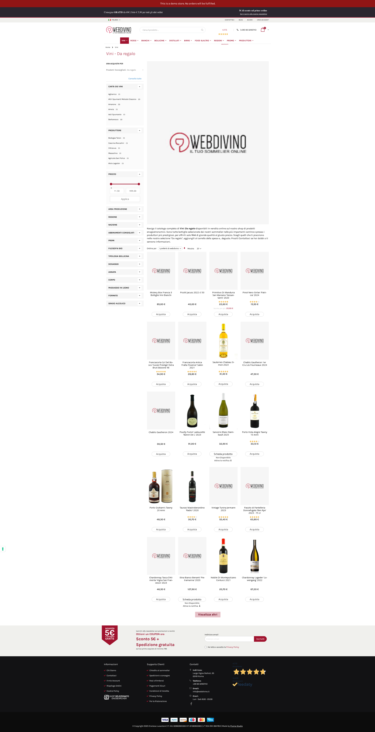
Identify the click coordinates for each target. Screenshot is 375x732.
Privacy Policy (232, 647)
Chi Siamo (111, 670)
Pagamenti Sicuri (157, 686)
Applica (125, 199)
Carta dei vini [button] (115, 86)
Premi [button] (111, 240)
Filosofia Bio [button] (115, 248)
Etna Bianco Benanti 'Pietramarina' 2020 (192, 579)
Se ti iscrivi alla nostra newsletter (253, 14)
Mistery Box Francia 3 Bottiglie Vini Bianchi (161, 293)
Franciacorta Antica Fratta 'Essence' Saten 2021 (192, 365)
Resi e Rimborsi (156, 680)
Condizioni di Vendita (159, 691)
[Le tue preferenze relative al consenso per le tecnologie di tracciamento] (3, 549)
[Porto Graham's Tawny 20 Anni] (161, 486)
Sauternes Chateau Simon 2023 (223, 363)
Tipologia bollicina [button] (118, 256)
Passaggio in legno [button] (118, 288)
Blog (241, 20)
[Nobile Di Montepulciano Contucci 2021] (223, 556)
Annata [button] (112, 272)
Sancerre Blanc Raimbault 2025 (223, 433)
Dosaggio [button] (113, 264)
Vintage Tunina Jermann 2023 (223, 509)
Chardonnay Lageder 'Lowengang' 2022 (254, 579)
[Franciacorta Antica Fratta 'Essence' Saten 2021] (192, 341)
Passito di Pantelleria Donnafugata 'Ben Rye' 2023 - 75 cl (254, 510)
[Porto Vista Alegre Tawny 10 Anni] (255, 410)
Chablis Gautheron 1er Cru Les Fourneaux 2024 (254, 363)
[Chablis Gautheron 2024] (161, 410)
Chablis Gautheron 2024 (161, 432)
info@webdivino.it (201, 691)
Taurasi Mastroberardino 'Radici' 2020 (192, 509)
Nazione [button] (112, 225)
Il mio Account (113, 680)
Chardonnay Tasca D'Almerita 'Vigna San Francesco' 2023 (161, 580)
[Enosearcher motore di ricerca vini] (116, 699)
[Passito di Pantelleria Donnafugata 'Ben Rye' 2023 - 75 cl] (255, 486)
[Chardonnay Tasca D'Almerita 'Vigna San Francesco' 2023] (161, 556)
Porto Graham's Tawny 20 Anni (161, 509)
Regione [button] (112, 217)
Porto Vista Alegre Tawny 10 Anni (254, 433)
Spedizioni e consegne (159, 675)
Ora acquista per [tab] (114, 64)
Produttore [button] (114, 130)
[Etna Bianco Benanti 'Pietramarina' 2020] (192, 556)
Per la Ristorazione (158, 701)
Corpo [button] (111, 280)
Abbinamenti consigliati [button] (121, 232)
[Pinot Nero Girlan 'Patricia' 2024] (255, 271)
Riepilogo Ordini (114, 686)
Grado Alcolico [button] (116, 303)
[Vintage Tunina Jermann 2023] (223, 486)
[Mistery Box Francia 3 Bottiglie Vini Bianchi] (161, 271)
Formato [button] (113, 295)
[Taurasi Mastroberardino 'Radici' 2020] (192, 486)
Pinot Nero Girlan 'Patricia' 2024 (255, 293)
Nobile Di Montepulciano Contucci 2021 (223, 579)
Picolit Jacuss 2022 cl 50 (192, 292)
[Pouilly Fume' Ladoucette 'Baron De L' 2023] (192, 410)
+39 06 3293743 (200, 684)
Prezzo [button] (112, 174)
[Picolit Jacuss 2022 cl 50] (192, 271)
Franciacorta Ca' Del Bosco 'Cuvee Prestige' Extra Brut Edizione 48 (161, 365)
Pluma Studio (236, 726)
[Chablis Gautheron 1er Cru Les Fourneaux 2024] (255, 341)
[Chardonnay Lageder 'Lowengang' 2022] (255, 556)
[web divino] (118, 30)
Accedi (250, 20)
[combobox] (173, 30)
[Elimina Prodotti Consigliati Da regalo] (143, 70)
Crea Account (263, 20)
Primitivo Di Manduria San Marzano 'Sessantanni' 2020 (223, 295)
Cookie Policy (113, 691)
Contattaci (229, 20)
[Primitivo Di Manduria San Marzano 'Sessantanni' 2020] (223, 271)
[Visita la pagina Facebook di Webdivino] (192, 703)
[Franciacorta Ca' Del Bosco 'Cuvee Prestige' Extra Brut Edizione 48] (161, 341)
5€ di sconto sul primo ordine (253, 10)
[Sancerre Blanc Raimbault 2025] (223, 410)
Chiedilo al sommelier (159, 670)
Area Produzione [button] (117, 209)
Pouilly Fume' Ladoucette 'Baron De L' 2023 (192, 433)
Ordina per (151, 248)
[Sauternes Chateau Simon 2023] (223, 341)
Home (107, 47)
